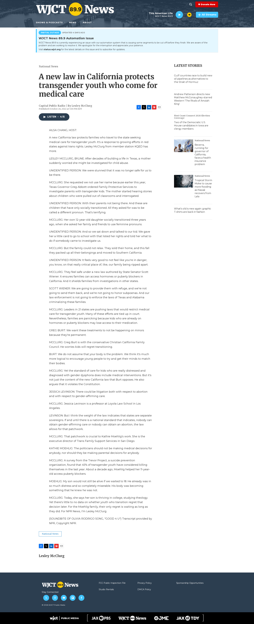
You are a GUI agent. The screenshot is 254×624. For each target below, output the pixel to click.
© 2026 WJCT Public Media (53, 605)
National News (48, 66)
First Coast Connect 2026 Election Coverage (192, 116)
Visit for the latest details (82, 49)
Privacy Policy (144, 583)
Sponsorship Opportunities (189, 583)
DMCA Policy (144, 589)
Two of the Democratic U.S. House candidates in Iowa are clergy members (191, 125)
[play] (179, 14)
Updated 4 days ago (73, 33)
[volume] (189, 15)
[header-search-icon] (190, 4)
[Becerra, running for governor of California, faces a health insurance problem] (183, 145)
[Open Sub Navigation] (65, 22)
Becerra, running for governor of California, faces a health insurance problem (203, 154)
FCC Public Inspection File (112, 583)
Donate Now (208, 4)
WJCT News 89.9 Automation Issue (66, 38)
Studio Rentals (106, 589)
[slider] (185, 14)
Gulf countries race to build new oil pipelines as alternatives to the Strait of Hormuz (193, 78)
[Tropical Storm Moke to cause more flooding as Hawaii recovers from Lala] (183, 181)
